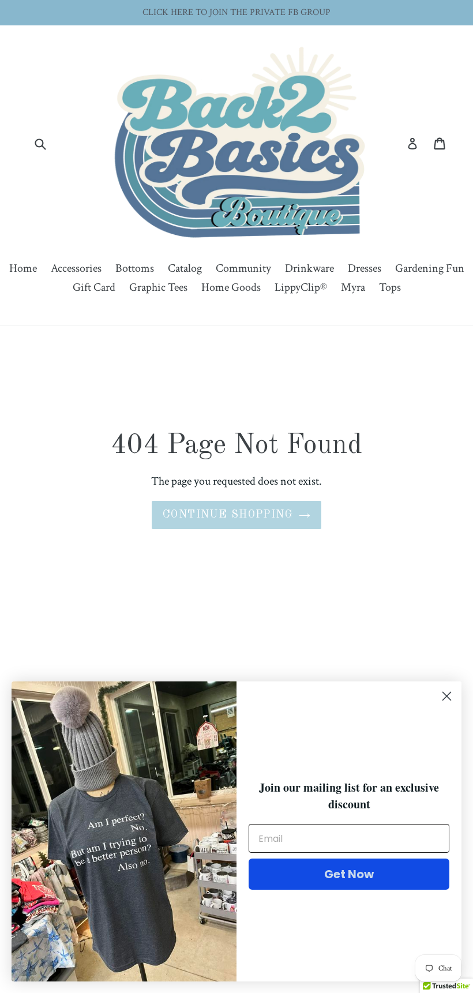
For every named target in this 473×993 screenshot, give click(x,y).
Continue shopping (228, 514)
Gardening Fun (429, 268)
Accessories (76, 268)
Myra (353, 287)
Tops (390, 287)
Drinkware (309, 268)
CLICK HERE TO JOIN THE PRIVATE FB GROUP (236, 12)
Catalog (185, 268)
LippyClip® (301, 287)
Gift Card (94, 287)
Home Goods (231, 287)
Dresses (364, 268)
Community (243, 268)
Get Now (349, 874)
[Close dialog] (447, 696)
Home (23, 268)
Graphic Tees (158, 287)
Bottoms (134, 268)
